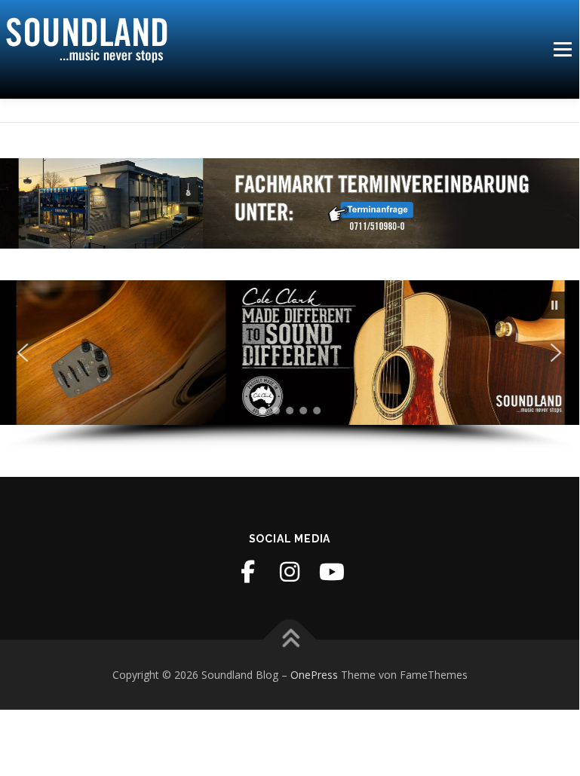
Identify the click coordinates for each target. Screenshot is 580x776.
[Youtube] (332, 572)
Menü (562, 49)
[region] (290, 365)
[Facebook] (247, 572)
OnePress (314, 675)
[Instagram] (289, 572)
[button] (555, 305)
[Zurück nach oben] (290, 639)
